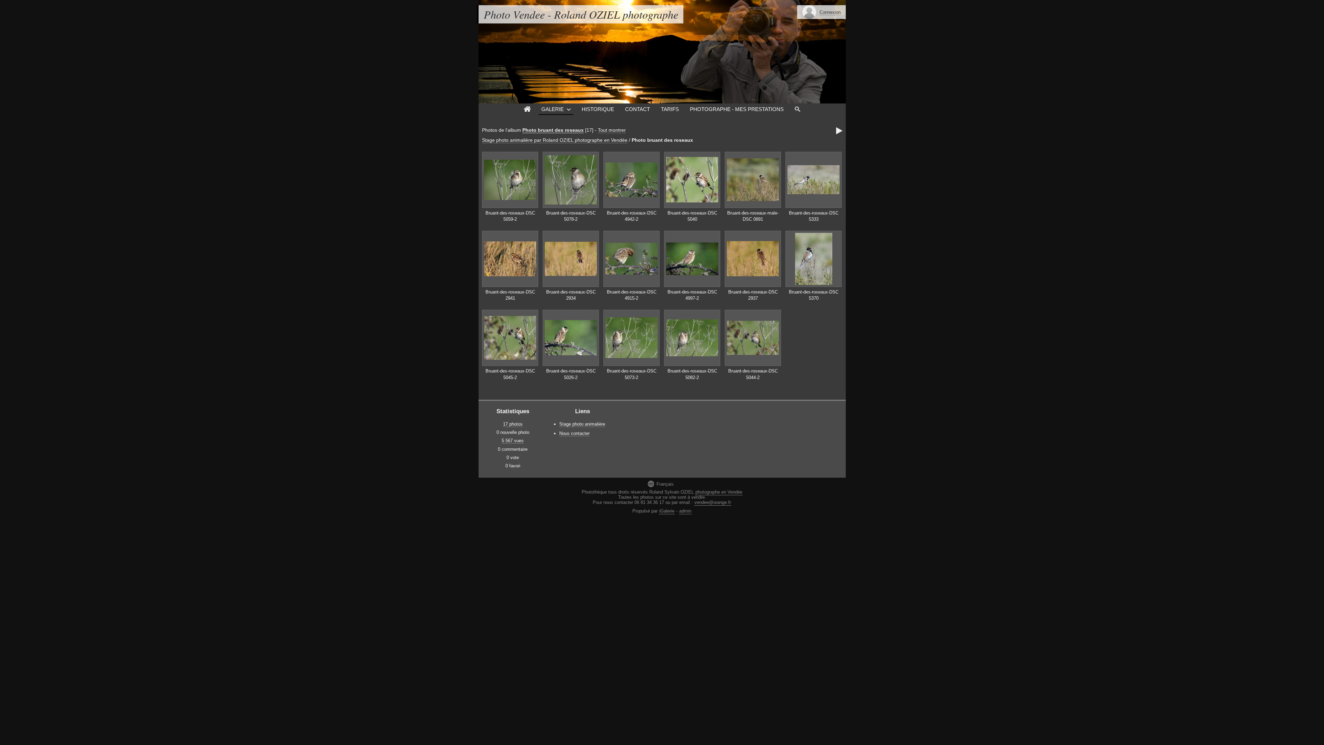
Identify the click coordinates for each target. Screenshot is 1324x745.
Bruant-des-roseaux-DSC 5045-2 (510, 374)
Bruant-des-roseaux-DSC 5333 (814, 216)
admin (685, 511)
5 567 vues (513, 440)
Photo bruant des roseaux (553, 130)
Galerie (552, 109)
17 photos (513, 424)
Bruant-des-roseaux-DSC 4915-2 (631, 295)
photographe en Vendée (718, 492)
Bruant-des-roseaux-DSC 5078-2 (571, 216)
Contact (637, 109)
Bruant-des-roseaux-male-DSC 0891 (753, 216)
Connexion (830, 12)
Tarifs (670, 109)
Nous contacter (574, 433)
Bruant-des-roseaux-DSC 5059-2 (510, 216)
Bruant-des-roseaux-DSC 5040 (692, 216)
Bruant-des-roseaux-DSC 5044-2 (753, 374)
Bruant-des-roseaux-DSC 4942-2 (631, 216)
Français (660, 483)
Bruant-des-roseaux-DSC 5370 (814, 295)
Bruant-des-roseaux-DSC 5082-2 (692, 374)
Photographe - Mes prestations (737, 109)
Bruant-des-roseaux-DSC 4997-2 (692, 295)
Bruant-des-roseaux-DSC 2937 (753, 295)
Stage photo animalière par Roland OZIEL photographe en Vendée (555, 140)
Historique (598, 109)
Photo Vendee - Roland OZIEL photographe (581, 14)
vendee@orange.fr (712, 502)
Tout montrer (612, 130)
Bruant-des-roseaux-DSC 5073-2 (631, 374)
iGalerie (666, 511)
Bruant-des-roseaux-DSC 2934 (571, 295)
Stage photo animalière (582, 424)
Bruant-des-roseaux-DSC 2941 (510, 295)
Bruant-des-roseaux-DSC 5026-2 (571, 374)
